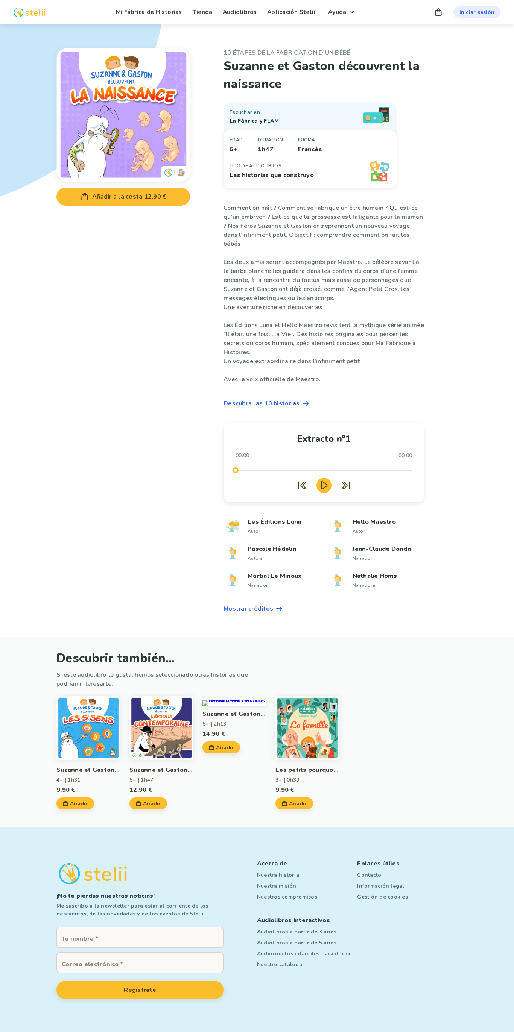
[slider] (236, 470)
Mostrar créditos (248, 609)
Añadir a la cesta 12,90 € (129, 196)
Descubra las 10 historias (262, 403)
